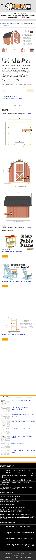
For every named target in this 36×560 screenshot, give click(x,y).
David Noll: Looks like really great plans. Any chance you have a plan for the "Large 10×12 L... (20, 545)
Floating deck (10, 480)
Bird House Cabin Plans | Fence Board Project (23, 451)
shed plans (18, 98)
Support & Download (10, 80)
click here (28, 113)
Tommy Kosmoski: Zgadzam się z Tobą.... (18, 526)
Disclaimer (27, 558)
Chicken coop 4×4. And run (8, 514)
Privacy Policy (18, 558)
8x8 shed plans (10, 98)
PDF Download (11, 23)
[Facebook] (14, 556)
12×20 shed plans (11, 473)
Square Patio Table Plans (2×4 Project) (23, 422)
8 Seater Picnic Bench (7, 502)
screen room (4, 499)
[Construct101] (18, 6)
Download (5, 256)
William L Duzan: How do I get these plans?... (20, 538)
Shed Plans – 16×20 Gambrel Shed (16, 476)
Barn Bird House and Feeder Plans (21, 429)
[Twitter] (16, 556)
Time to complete (5, 496)
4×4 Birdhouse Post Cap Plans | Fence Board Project (22, 415)
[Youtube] (19, 556)
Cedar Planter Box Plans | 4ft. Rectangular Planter (20, 408)
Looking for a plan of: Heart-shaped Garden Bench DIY (17, 517)
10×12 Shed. (10, 470)
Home (4, 23)
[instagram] (21, 556)
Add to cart (30, 90)
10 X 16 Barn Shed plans (13, 483)
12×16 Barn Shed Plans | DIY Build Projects (22, 437)
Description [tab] (17, 105)
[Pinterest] (18, 556)
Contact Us (8, 558)
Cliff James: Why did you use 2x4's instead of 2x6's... (20, 533)
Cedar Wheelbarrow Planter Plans (21, 400)
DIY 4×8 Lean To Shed (17, 443)
